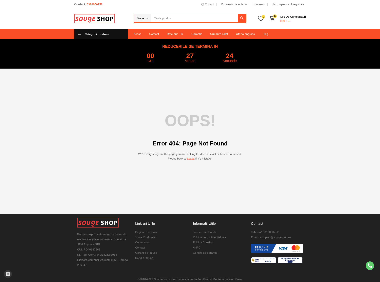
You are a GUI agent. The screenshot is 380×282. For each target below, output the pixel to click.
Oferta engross (245, 33)
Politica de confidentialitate (209, 237)
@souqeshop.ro (281, 237)
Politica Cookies (203, 242)
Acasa (137, 33)
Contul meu (142, 242)
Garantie (196, 33)
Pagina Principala (146, 232)
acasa (191, 158)
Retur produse (144, 257)
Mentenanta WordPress (227, 279)
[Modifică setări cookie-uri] (8, 274)
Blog (265, 33)
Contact (154, 33)
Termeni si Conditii (204, 232)
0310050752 (271, 232)
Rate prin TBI (175, 33)
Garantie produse (146, 252)
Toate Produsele (145, 237)
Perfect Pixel (201, 279)
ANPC (196, 247)
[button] (142, 18)
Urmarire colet (219, 33)
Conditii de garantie (205, 252)
